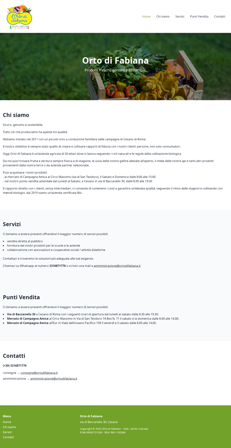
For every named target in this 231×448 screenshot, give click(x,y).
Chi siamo (163, 16)
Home (146, 16)
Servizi (179, 16)
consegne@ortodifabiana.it (39, 373)
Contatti (219, 16)
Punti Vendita (199, 16)
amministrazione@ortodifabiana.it (117, 266)
